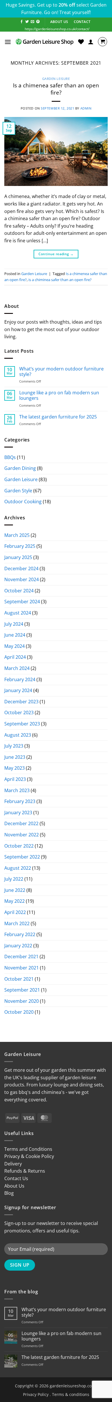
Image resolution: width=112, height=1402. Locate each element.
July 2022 (13, 879)
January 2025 (18, 557)
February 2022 (19, 934)
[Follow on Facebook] (21, 22)
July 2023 (13, 746)
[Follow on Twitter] (27, 22)
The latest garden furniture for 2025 (58, 417)
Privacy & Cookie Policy (29, 1156)
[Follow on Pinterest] (38, 22)
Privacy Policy (36, 1394)
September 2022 (22, 857)
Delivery (13, 1164)
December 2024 (21, 568)
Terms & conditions (70, 1394)
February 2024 (19, 679)
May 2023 (14, 768)
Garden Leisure (56, 78)
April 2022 (15, 912)
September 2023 (22, 724)
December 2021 (21, 956)
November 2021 (21, 968)
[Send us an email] (32, 22)
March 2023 (17, 790)
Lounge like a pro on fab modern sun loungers (59, 395)
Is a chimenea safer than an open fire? (56, 88)
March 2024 (17, 668)
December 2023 (21, 701)
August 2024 (17, 613)
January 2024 (18, 690)
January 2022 (18, 945)
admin (86, 108)
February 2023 (19, 801)
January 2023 (18, 812)
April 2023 (15, 779)
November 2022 (21, 834)
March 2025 (17, 535)
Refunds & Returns (24, 1171)
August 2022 (17, 868)
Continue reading (56, 253)
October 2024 (19, 590)
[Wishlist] (81, 41)
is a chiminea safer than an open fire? (60, 279)
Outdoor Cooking (23, 501)
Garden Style (18, 490)
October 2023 (19, 712)
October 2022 (19, 846)
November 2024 (21, 579)
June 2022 (14, 890)
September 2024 (22, 601)
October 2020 (19, 1012)
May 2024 (14, 646)
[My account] (91, 41)
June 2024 (14, 635)
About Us (14, 1186)
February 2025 (19, 546)
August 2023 (17, 735)
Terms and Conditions (28, 1149)
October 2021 (19, 979)
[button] (7, 42)
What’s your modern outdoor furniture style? (61, 371)
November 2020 (21, 1001)
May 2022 (14, 901)
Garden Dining (20, 468)
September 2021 (22, 990)
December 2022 (21, 823)
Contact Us (16, 1178)
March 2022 (17, 923)
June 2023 (14, 757)
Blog (9, 1193)
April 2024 (15, 657)
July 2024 (13, 624)
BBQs (10, 457)
